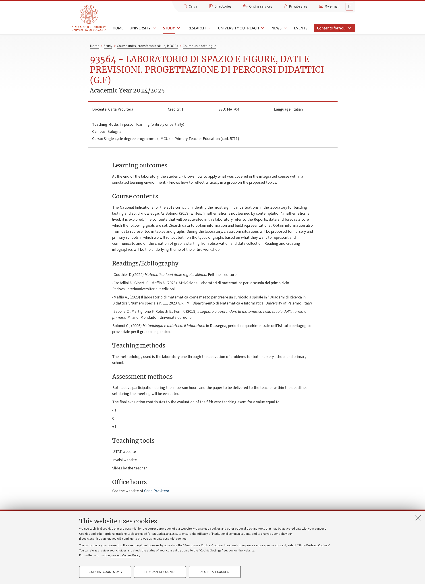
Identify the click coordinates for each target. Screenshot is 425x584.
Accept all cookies (215, 572)
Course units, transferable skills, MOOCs (147, 45)
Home (118, 28)
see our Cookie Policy (125, 555)
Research (196, 28)
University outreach (238, 28)
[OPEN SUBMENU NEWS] (285, 28)
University (140, 28)
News (277, 28)
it (349, 6)
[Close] (418, 517)
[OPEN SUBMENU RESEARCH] (209, 28)
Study (169, 28)
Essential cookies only (105, 572)
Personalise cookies (160, 572)
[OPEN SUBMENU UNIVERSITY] (154, 28)
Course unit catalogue (199, 45)
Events (300, 28)
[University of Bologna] (89, 18)
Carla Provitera (120, 109)
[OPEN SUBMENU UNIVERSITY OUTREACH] (262, 28)
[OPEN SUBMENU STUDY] (178, 28)
